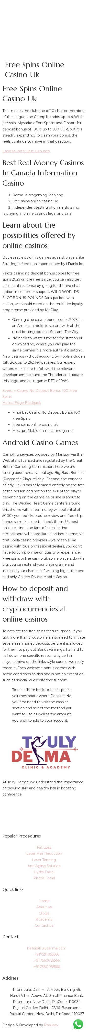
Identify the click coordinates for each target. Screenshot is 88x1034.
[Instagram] (44, 820)
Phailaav (51, 1025)
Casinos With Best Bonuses (26, 151)
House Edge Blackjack (21, 403)
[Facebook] (44, 809)
